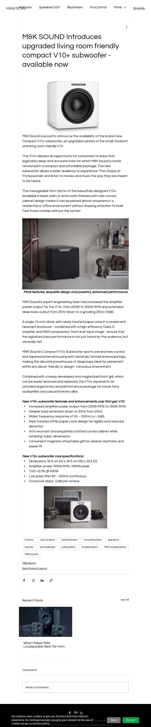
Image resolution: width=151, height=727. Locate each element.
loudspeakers (90, 547)
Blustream (75, 7)
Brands (139, 8)
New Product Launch (34, 568)
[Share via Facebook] (24, 580)
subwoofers (68, 547)
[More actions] (126, 27)
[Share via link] (51, 580)
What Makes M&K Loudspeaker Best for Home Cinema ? (45, 644)
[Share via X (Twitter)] (33, 580)
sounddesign (47, 547)
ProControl (98, 7)
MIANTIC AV (16, 8)
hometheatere (93, 540)
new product (47, 540)
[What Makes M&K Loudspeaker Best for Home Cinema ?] (45, 622)
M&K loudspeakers (115, 547)
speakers (113, 540)
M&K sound (31, 554)
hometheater (69, 540)
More (118, 7)
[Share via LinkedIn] (42, 580)
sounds (29, 547)
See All (125, 599)
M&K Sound (29, 563)
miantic (29, 540)
